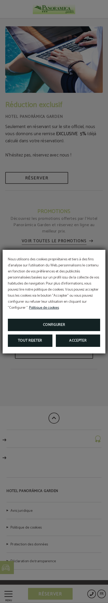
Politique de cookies (44, 308)
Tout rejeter (30, 341)
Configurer (54, 325)
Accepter (78, 341)
